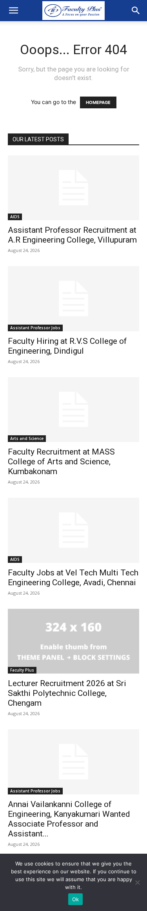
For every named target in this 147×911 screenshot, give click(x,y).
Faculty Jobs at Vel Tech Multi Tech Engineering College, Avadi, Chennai (73, 577)
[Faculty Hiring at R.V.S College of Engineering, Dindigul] (73, 298)
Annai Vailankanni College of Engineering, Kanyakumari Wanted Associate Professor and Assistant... (69, 819)
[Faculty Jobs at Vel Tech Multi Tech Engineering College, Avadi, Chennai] (73, 530)
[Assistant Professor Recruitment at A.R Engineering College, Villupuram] (73, 187)
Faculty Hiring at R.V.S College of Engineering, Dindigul (67, 346)
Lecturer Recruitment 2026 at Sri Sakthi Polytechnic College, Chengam (67, 693)
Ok (75, 899)
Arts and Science (27, 438)
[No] (137, 882)
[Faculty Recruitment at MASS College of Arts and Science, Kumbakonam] (73, 409)
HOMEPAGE (98, 102)
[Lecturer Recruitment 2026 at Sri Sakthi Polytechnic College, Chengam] (73, 641)
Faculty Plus (22, 670)
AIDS (15, 216)
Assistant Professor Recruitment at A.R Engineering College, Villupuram (72, 235)
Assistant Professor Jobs (35, 327)
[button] (13, 10)
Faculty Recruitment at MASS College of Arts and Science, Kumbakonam (61, 461)
